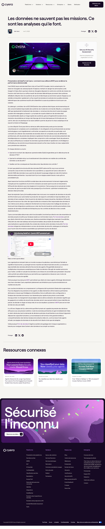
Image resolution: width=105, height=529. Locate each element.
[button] (29, 5)
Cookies (73, 522)
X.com (50, 522)
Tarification (77, 4)
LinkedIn (56, 522)
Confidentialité (65, 522)
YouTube (44, 522)
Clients (69, 4)
